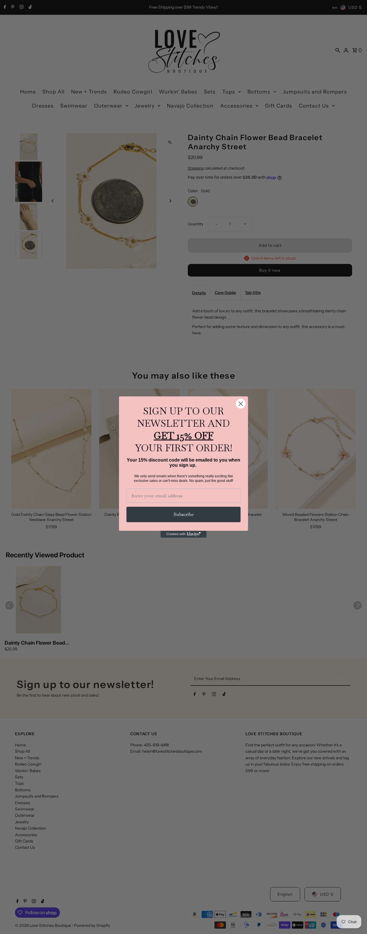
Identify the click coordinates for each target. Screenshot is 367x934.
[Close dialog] (241, 404)
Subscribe (183, 514)
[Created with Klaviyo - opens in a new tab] (183, 534)
